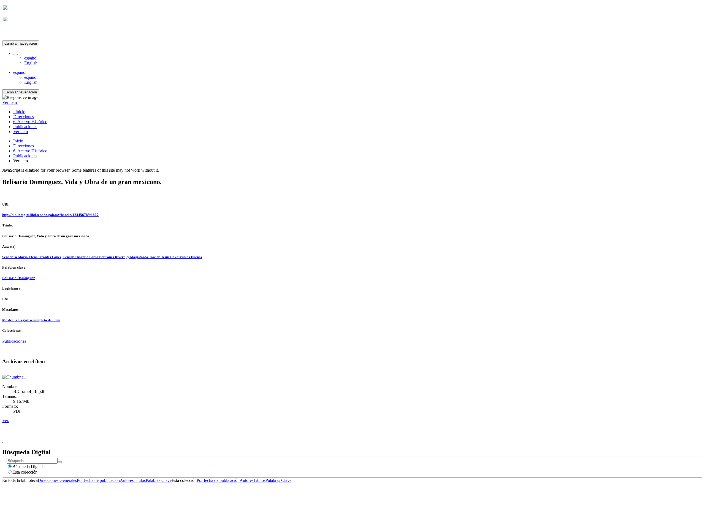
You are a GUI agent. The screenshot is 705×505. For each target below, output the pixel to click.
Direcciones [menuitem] (23, 116)
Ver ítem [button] (10, 102)
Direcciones (23, 146)
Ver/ (5, 420)
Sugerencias (361, 435)
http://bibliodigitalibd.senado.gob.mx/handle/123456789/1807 (50, 215)
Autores (127, 480)
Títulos (140, 480)
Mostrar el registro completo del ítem (31, 320)
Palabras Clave (159, 480)
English (30, 63)
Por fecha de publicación (98, 480)
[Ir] (60, 462)
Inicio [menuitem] (19, 111)
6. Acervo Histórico (30, 150)
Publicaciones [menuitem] (25, 126)
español (30, 58)
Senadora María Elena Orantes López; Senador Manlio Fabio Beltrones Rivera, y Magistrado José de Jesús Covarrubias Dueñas (102, 257)
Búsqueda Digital (27, 466)
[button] (15, 54)
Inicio (18, 141)
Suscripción (13, 32)
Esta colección (24, 472)
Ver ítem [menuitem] (20, 131)
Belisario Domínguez (18, 278)
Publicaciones (25, 155)
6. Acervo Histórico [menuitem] (30, 121)
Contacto (340, 435)
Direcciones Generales (57, 480)
